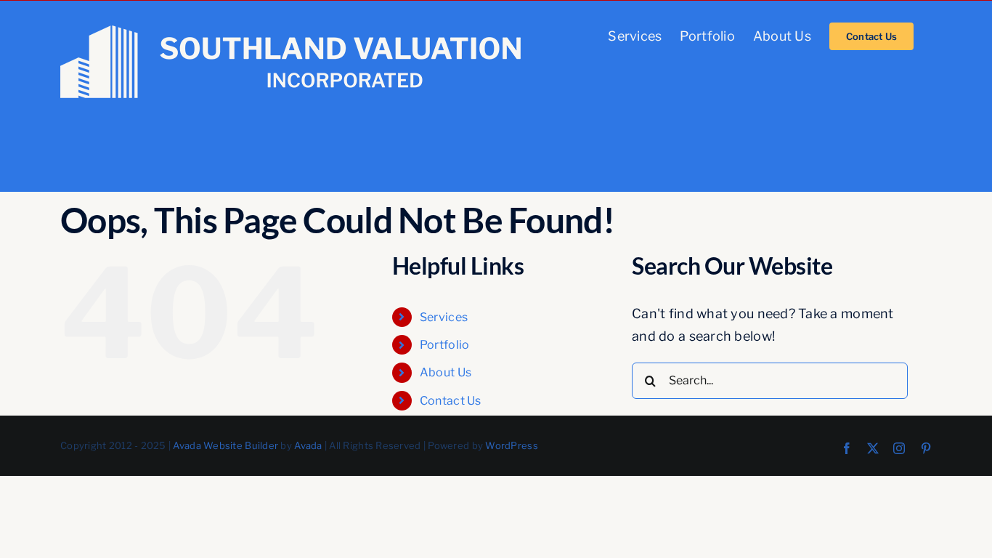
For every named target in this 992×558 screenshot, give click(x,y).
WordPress (511, 445)
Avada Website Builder (225, 445)
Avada (308, 445)
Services (444, 317)
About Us (445, 372)
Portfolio (444, 345)
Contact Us (450, 401)
